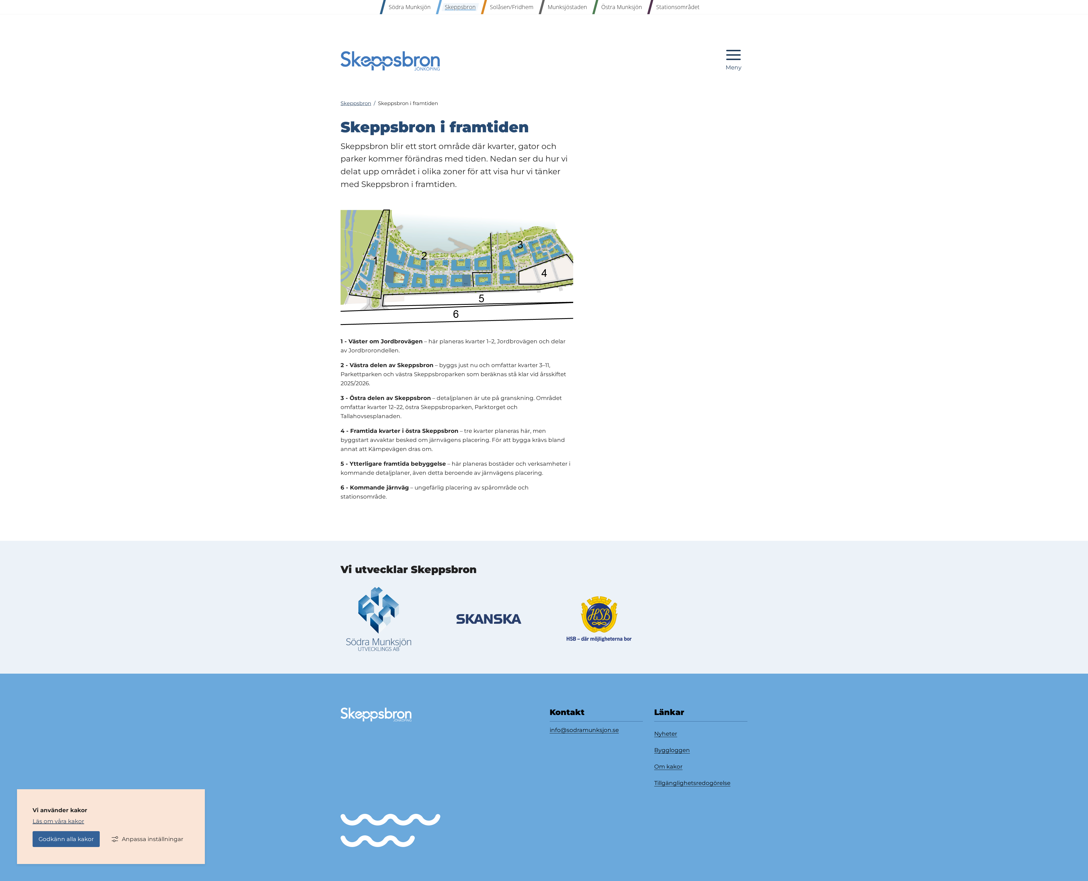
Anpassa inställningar (152, 839)
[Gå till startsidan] (390, 61)
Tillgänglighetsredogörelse (692, 783)
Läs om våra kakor (58, 821)
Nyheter (665, 733)
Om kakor (668, 766)
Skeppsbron (356, 103)
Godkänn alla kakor (66, 839)
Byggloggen (672, 750)
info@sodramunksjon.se (584, 730)
